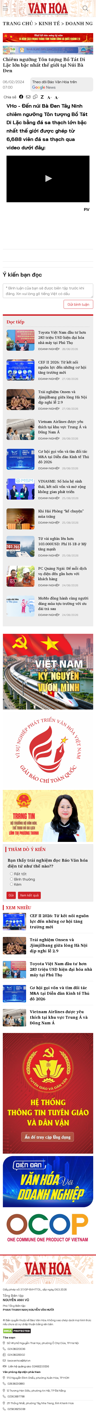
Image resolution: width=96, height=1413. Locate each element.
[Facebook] (21, 97)
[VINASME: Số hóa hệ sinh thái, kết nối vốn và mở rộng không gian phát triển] (20, 489)
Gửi (11, 895)
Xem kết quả (29, 895)
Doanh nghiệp (48, 349)
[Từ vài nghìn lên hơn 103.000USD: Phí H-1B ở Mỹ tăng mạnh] (20, 546)
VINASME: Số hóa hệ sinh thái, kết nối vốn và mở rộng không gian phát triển (62, 486)
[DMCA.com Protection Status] (17, 1330)
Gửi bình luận (78, 304)
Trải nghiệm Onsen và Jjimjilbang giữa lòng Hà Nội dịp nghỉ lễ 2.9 (62, 397)
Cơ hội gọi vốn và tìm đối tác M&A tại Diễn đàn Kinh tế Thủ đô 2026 (63, 456)
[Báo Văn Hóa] (48, 1268)
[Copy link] (35, 97)
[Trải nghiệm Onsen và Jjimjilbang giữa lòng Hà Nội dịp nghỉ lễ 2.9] (20, 399)
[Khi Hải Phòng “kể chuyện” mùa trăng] (20, 518)
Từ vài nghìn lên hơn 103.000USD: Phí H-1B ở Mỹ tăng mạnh (62, 543)
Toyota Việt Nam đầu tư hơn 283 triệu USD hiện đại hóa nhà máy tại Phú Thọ (62, 337)
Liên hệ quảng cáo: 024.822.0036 (28, 1366)
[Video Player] (48, 179)
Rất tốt (20, 873)
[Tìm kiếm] (85, 8)
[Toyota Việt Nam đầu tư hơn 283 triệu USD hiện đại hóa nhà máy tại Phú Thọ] (20, 340)
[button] (48, 178)
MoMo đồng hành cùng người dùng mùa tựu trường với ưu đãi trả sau (63, 603)
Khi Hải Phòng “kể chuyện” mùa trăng (61, 513)
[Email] (28, 97)
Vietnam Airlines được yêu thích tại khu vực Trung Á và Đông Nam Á (62, 426)
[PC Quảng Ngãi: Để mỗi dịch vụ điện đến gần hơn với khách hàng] (20, 576)
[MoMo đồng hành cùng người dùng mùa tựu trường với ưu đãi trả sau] (20, 606)
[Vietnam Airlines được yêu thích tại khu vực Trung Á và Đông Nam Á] (20, 429)
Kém (17, 884)
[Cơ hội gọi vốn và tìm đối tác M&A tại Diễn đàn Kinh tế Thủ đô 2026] (20, 459)
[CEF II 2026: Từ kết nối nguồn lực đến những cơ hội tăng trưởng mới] (20, 370)
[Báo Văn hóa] (48, 8)
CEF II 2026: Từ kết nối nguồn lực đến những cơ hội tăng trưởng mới (62, 367)
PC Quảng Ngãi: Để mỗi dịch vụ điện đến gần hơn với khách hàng (62, 573)
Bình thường (24, 879)
